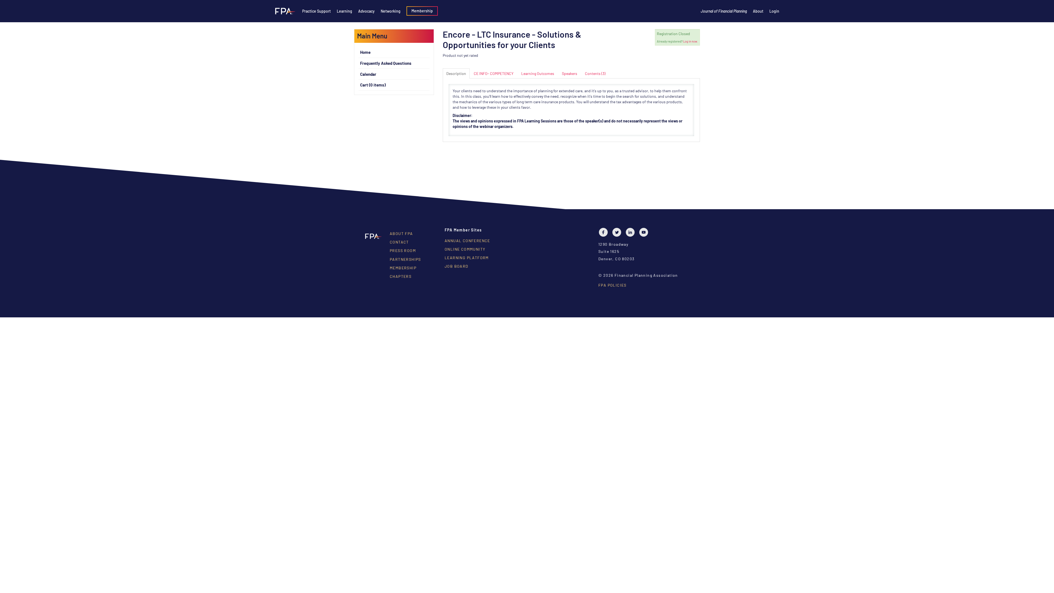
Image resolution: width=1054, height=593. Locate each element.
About (758, 11)
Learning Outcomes (537, 73)
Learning (344, 11)
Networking (390, 11)
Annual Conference (467, 240)
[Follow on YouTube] (645, 232)
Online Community (465, 249)
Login (774, 11)
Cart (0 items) (373, 84)
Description (456, 73)
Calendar (368, 74)
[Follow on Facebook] (604, 232)
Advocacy (366, 11)
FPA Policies (612, 285)
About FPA (401, 233)
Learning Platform (467, 257)
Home (365, 52)
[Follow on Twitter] (618, 232)
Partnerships (405, 259)
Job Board (457, 266)
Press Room (403, 250)
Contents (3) (595, 73)
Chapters (400, 276)
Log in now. (690, 41)
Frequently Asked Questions (385, 63)
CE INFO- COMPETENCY (494, 73)
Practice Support (316, 11)
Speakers (569, 73)
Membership (422, 11)
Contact (399, 242)
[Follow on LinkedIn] (631, 232)
